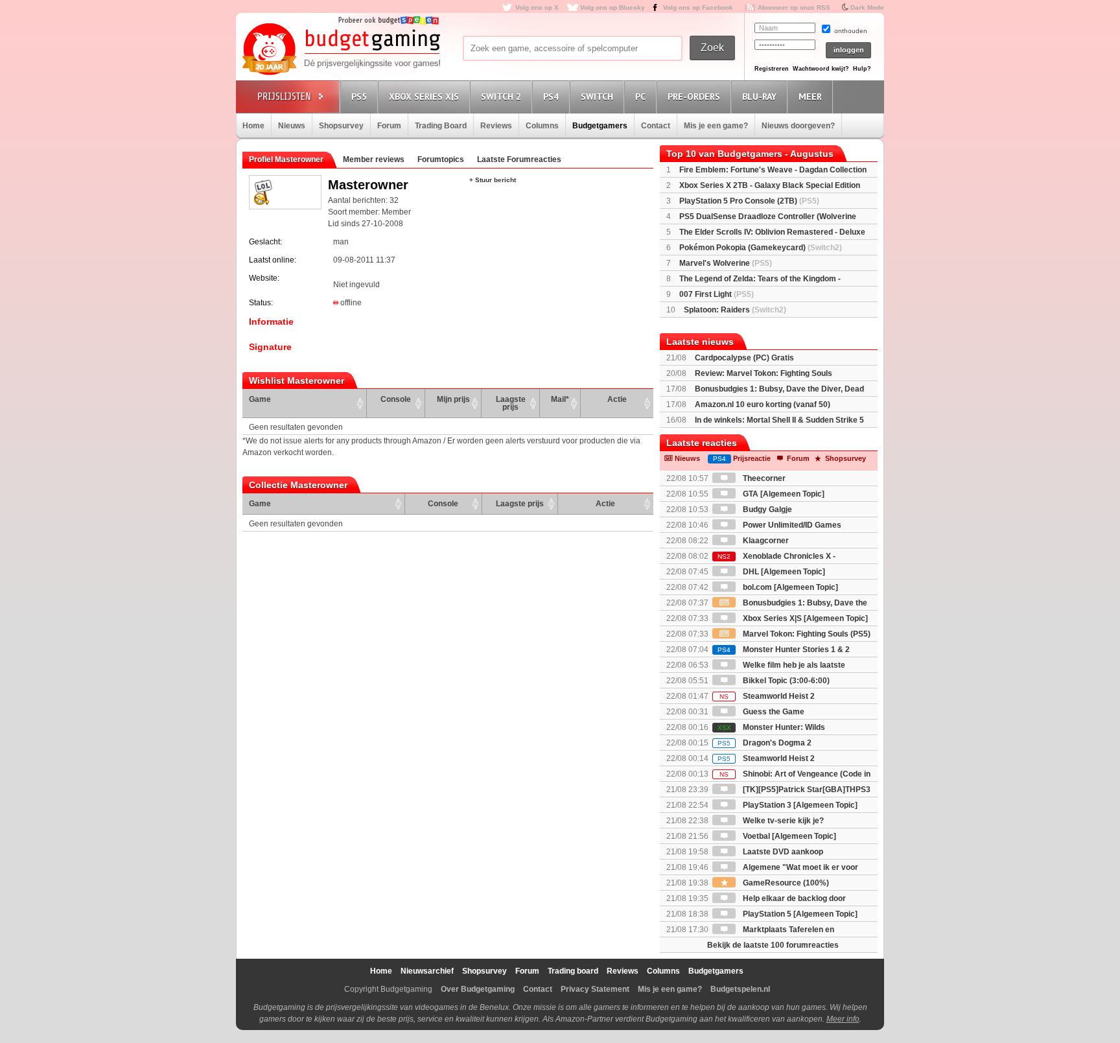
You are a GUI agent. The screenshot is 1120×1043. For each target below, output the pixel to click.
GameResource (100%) (785, 882)
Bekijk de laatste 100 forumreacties (773, 945)
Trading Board (441, 125)
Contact (655, 125)
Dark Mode (867, 7)
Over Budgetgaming (478, 989)
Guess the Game (772, 711)
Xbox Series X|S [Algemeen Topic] (804, 618)
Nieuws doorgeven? (798, 125)
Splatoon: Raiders (735, 309)
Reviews (496, 125)
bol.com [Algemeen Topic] (789, 587)
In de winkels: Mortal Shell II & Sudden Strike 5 (779, 420)
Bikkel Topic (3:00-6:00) (785, 680)
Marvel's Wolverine (725, 263)
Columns (542, 125)
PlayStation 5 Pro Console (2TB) (749, 200)
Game (260, 399)
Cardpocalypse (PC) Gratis (744, 357)
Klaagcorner (765, 540)
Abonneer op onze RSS (794, 7)
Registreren (771, 68)
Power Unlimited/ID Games (791, 525)
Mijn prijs (453, 399)
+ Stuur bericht (492, 179)
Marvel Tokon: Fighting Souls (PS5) (805, 634)
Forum (389, 125)
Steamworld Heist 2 (767, 696)
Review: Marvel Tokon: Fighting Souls (763, 373)
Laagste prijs (511, 403)
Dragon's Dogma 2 (764, 742)
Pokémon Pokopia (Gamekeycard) (760, 247)
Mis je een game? (716, 125)
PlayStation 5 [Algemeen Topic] (799, 914)
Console (395, 399)
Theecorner (763, 478)
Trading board (573, 971)
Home (253, 125)
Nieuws (291, 125)
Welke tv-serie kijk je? (782, 820)
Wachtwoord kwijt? (821, 68)
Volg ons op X (537, 7)
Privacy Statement (595, 989)
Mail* (560, 399)
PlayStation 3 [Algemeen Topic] (799, 805)
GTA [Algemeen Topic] (782, 493)
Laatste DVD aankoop (782, 851)
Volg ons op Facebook (698, 7)
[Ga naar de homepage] (341, 49)
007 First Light (716, 294)
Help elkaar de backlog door (793, 898)
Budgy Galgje (766, 509)
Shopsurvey (341, 125)
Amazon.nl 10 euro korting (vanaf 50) (762, 404)
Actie (617, 399)
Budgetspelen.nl (740, 989)
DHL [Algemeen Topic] (783, 571)
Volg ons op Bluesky (612, 7)
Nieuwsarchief (427, 971)
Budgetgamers (599, 125)
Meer (810, 96)
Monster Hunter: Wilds (771, 727)
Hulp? (862, 68)
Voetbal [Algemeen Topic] (788, 836)
